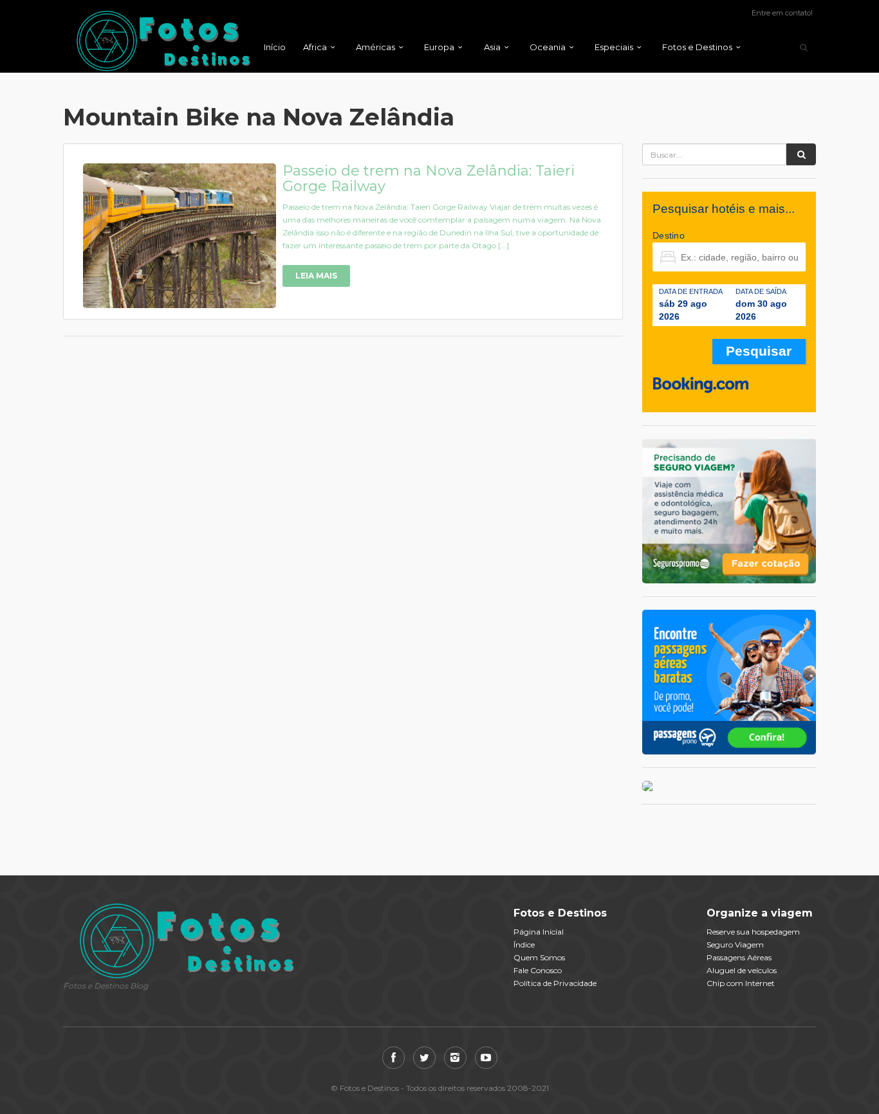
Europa (439, 47)
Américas (375, 47)
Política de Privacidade (555, 983)
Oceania (548, 47)
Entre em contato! (782, 12)
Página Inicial (539, 931)
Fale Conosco (538, 970)
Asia (492, 47)
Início (275, 47)
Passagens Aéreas (739, 957)
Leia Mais (316, 275)
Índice (524, 944)
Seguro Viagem (735, 944)
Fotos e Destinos (697, 47)
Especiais (614, 47)
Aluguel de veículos (742, 970)
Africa (315, 47)
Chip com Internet (741, 983)
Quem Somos (539, 957)
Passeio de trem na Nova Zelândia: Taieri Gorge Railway (428, 178)
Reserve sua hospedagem (753, 931)
